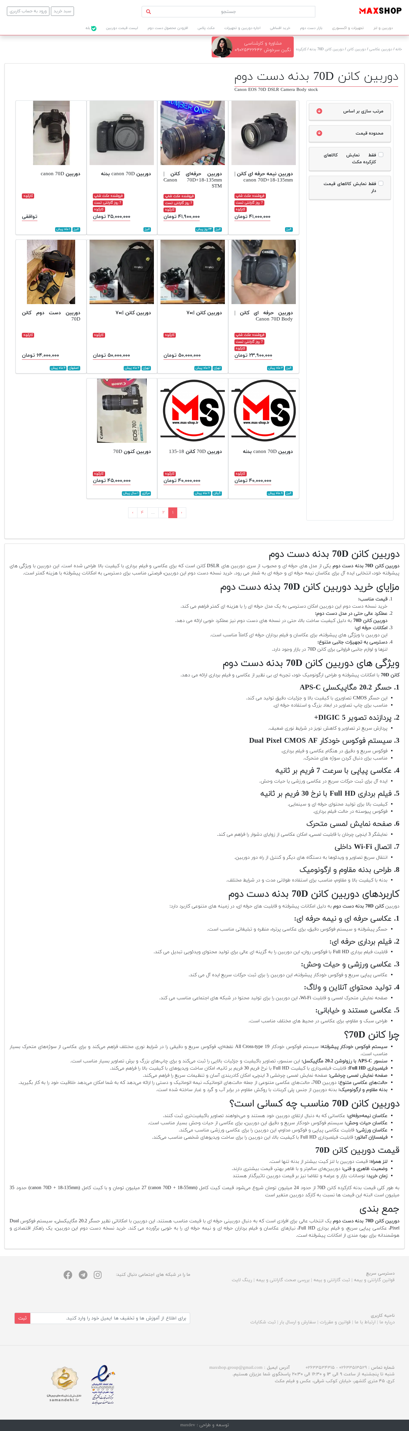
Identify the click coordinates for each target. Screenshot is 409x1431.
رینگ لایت (242, 1280)
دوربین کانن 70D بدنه (327, 49)
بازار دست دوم (311, 28)
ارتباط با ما (365, 1322)
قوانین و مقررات (335, 1322)
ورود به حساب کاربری (28, 11)
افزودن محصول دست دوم (168, 28)
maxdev (187, 1425)
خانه (399, 49)
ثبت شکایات (263, 1322)
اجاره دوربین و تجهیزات (242, 28)
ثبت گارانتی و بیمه (331, 1280)
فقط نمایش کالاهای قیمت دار (350, 187)
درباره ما (387, 1322)
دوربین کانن (356, 49)
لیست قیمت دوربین (122, 28)
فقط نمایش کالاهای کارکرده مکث (350, 158)
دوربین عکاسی (380, 49)
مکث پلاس (206, 28)
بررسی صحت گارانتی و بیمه (283, 1280)
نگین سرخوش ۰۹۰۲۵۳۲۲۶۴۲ (263, 50)
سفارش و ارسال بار (298, 1322)
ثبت (22, 1318)
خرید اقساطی (280, 28)
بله (88, 28)
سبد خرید (62, 11)
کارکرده (301, 49)
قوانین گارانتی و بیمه (374, 1280)
